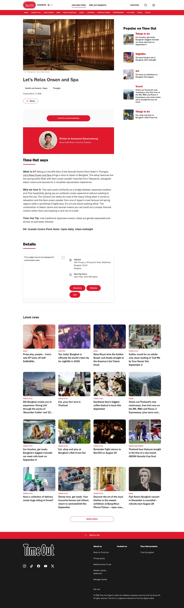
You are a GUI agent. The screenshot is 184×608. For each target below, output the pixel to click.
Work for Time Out (101, 553)
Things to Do (36, 13)
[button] (63, 257)
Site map (97, 589)
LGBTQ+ (81, 13)
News (26, 13)
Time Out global (147, 553)
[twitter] (52, 566)
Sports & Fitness (103, 13)
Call (74, 295)
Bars (58, 13)
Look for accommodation (68, 118)
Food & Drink (49, 13)
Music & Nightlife (69, 13)
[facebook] (38, 566)
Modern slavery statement (100, 572)
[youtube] (45, 566)
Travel (139, 13)
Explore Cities (79, 6)
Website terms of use (102, 565)
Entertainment (118, 13)
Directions (77, 288)
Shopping (90, 13)
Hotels (147, 13)
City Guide (130, 13)
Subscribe (134, 5)
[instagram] (24, 566)
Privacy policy (99, 559)
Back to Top (94, 535)
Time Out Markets (97, 6)
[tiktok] (31, 566)
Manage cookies (100, 580)
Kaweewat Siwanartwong (84, 139)
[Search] (145, 5)
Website (93, 288)
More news (92, 519)
